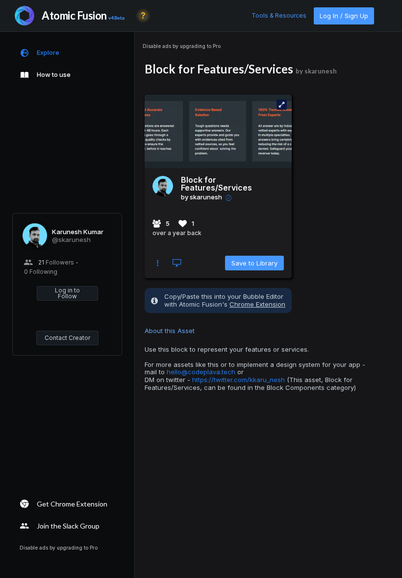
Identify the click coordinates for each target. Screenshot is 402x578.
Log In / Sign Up (344, 16)
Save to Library (254, 263)
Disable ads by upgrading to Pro (182, 46)
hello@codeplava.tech (201, 372)
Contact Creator (67, 337)
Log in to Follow (67, 293)
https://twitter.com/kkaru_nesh (238, 380)
